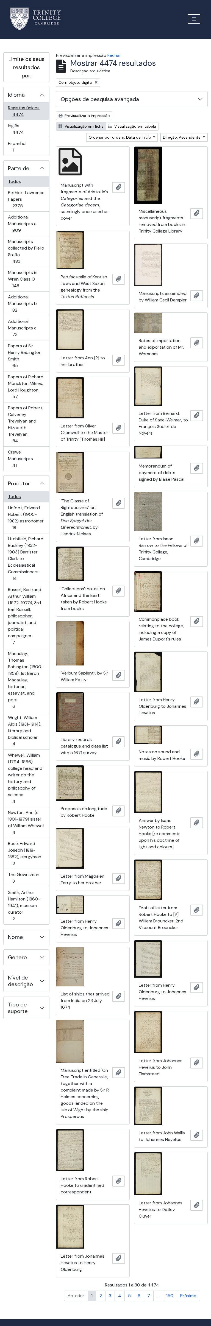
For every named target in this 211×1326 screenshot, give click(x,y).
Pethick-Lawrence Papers (26, 199)
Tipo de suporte (18, 1008)
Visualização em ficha (83, 126)
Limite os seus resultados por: (27, 67)
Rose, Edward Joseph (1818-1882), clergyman (24, 853)
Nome (15, 937)
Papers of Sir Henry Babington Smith (24, 355)
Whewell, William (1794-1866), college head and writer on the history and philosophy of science (25, 778)
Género (17, 957)
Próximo (188, 1296)
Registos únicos (26, 111)
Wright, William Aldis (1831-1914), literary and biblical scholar (24, 730)
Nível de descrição (20, 981)
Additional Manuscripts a (24, 223)
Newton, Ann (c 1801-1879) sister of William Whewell (26, 822)
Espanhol (21, 146)
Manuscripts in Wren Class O (23, 279)
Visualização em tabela (134, 126)
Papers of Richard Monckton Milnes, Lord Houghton (25, 386)
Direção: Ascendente (182, 137)
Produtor (19, 483)
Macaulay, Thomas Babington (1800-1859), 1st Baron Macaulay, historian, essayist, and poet (25, 679)
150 (169, 1296)
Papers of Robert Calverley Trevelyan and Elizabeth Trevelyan (25, 424)
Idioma (16, 94)
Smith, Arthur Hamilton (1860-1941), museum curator (24, 905)
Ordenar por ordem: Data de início (120, 137)
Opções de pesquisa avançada (100, 99)
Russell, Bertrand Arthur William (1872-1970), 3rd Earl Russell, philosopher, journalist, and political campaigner (24, 615)
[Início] (39, 19)
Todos (14, 181)
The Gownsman (23, 877)
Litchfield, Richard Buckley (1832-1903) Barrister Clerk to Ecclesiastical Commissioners (25, 558)
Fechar (114, 55)
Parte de (18, 168)
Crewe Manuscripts (22, 458)
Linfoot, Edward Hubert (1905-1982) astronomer (26, 517)
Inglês (26, 128)
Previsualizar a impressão (86, 115)
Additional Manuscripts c (23, 327)
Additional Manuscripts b (22, 303)
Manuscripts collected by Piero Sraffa (26, 251)
